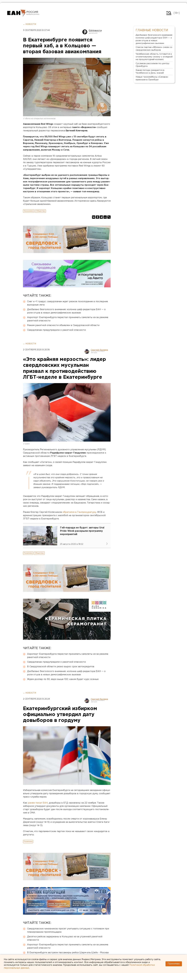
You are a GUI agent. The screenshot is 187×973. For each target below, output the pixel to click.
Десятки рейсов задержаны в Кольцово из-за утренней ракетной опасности (64, 938)
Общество (40, 211)
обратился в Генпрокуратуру (79, 512)
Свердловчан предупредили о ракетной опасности (56, 330)
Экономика (29, 211)
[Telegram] (101, 217)
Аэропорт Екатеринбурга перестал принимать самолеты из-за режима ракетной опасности (67, 319)
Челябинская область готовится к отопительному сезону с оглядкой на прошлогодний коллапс (154, 56)
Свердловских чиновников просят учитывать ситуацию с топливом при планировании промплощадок (68, 930)
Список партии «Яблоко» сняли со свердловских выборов (154, 48)
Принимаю (174, 964)
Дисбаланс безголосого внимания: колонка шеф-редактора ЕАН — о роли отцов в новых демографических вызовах (66, 311)
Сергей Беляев (99, 350)
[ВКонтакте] (93, 217)
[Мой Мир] (105, 217)
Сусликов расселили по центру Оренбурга (152, 65)
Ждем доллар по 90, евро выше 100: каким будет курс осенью (63, 679)
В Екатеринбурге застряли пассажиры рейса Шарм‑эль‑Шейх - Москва (68, 953)
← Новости (29, 24)
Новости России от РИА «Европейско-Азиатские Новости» (16, 13)
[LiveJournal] (109, 217)
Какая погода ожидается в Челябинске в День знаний (150, 71)
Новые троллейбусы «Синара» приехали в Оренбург (152, 78)
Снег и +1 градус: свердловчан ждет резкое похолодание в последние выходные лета (67, 303)
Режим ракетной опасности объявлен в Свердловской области (63, 325)
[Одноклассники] (97, 217)
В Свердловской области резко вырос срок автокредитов (60, 667)
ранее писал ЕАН (38, 803)
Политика (28, 553)
